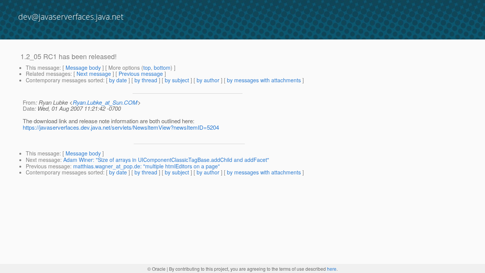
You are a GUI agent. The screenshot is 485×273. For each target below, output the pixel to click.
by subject (177, 80)
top (147, 67)
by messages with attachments (264, 80)
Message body (83, 67)
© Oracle (156, 268)
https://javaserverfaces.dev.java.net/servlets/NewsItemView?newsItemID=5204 (121, 127)
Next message (94, 73)
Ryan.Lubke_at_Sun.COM (105, 102)
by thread (146, 80)
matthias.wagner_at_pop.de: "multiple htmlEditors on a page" (146, 166)
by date (118, 80)
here (331, 268)
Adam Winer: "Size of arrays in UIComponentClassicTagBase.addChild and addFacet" (166, 159)
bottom (162, 67)
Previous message (141, 73)
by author (208, 80)
